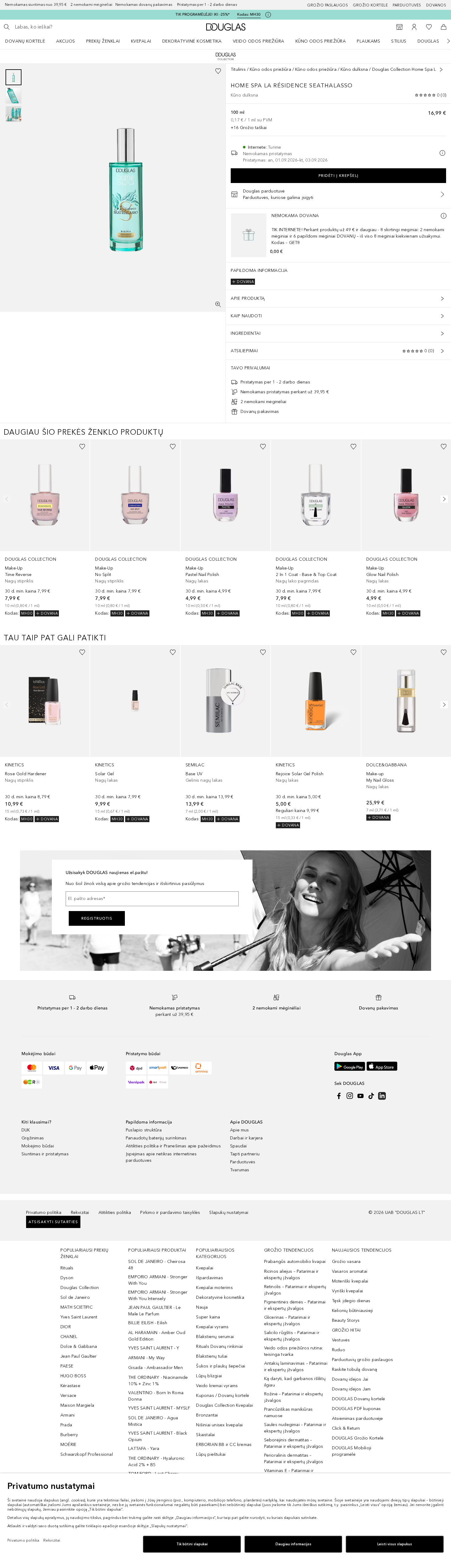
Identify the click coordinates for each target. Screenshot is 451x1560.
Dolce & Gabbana (78, 1346)
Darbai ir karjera (246, 1138)
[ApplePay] (97, 1068)
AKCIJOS (65, 41)
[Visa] (53, 1068)
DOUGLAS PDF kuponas (356, 1408)
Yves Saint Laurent (79, 1317)
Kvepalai (141, 41)
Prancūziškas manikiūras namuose (288, 1412)
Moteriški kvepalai (350, 1281)
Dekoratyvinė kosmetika (192, 41)
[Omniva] (201, 1068)
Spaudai (238, 1146)
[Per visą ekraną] (218, 304)
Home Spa (246, 85)
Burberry (69, 1434)
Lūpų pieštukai (211, 1454)
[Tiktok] (371, 1095)
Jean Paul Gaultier (78, 1356)
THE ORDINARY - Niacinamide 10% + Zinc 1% (158, 1380)
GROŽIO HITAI (346, 1330)
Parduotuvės (407, 5)
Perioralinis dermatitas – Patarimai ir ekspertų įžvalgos (293, 1458)
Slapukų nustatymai (228, 1212)
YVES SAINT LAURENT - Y (153, 1348)
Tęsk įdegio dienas (351, 1300)
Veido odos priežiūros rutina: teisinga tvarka (293, 1351)
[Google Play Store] (349, 1066)
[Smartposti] (158, 1068)
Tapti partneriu (245, 1154)
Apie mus (239, 1130)
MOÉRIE (68, 1444)
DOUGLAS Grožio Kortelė (358, 1438)
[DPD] (136, 1068)
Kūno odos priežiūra (320, 41)
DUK (25, 1130)
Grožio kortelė (370, 5)
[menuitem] (29, 41)
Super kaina (208, 1317)
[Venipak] (136, 1082)
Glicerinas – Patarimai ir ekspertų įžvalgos (287, 1320)
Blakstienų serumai (215, 1336)
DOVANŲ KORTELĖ (25, 41)
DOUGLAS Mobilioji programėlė (351, 1451)
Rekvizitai (80, 1212)
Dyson (66, 1277)
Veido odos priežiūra (258, 41)
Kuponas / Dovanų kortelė (222, 1395)
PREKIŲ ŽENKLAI (103, 41)
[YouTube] (360, 1095)
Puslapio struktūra (144, 1130)
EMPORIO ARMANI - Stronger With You (157, 1280)
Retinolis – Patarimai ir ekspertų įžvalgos (295, 1290)
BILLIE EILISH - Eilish (147, 1322)
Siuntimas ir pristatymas (45, 1154)
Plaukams (368, 41)
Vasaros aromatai (349, 1271)
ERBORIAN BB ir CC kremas (224, 1444)
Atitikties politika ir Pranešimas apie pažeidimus (173, 1146)
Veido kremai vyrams (217, 1385)
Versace (68, 1395)
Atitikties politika (114, 1212)
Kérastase (70, 1385)
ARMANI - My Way (146, 1357)
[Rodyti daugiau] (441, 69)
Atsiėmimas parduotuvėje (357, 1418)
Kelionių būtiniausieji (352, 1310)
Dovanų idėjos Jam (351, 1389)
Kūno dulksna (354, 69)
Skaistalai (205, 1434)
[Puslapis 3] (13, 114)
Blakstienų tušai (211, 1356)
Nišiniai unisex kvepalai (219, 1425)
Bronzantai (207, 1415)
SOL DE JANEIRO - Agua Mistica (153, 1421)
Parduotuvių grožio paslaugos (362, 1359)
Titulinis (238, 69)
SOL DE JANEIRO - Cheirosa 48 (156, 1265)
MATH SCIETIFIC (76, 1307)
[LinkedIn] (382, 1095)
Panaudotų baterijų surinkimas (156, 1138)
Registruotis (96, 918)
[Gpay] (75, 1068)
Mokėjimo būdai (37, 1146)
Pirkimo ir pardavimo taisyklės (170, 1212)
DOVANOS (436, 5)
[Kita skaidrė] (444, 41)
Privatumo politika (44, 1212)
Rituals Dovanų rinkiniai (219, 1346)
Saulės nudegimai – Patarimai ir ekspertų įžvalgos (295, 1428)
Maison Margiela (77, 1405)
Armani (67, 1415)
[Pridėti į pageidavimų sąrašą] (218, 71)
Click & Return (346, 1428)
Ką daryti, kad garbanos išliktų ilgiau (295, 1382)
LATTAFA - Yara (143, 1448)
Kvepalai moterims (214, 1287)
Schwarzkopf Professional (86, 1454)
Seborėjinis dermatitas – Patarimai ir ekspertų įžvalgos (293, 1443)
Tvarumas (239, 1170)
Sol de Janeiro (75, 1297)
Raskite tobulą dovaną (354, 1369)
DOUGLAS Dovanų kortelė (358, 1399)
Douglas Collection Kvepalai (224, 1405)
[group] (13, 96)
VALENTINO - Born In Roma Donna (155, 1396)
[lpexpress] (179, 1068)
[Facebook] (339, 1095)
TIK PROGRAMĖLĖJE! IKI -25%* (202, 14)
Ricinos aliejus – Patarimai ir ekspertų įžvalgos (291, 1274)
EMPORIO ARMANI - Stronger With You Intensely (157, 1295)
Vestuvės (341, 1340)
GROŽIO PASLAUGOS (327, 5)
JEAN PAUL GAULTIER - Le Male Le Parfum (154, 1311)
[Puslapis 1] (13, 77)
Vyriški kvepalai (347, 1291)
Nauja (202, 1307)
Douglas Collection (79, 1287)
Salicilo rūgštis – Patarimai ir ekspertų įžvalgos (291, 1336)
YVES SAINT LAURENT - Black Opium (157, 1436)
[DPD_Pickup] (158, 1082)
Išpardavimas (209, 1277)
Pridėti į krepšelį (338, 176)
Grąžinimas (32, 1138)
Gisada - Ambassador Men (155, 1367)
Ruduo (338, 1349)
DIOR (65, 1326)
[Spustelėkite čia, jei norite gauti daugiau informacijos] (268, 14)
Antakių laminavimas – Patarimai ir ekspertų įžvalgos (295, 1366)
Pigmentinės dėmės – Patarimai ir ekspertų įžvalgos (295, 1305)
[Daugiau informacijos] (443, 215)
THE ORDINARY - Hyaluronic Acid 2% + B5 (156, 1461)
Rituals (66, 1268)
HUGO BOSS (73, 1376)
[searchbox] (60, 27)
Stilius (399, 41)
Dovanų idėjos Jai (350, 1379)
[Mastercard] (31, 1068)
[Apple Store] (382, 1066)
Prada (66, 1425)
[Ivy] (31, 1082)
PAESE (66, 1366)
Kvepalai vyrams (212, 1326)
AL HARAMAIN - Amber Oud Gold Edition (156, 1336)
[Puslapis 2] (13, 96)
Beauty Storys (346, 1320)
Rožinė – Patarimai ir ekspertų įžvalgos (293, 1397)
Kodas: (249, 14)
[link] (45, 528)
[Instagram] (349, 1095)
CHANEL (68, 1336)
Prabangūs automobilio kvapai (295, 1261)
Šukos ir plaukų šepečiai (220, 1366)
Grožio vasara (346, 1261)
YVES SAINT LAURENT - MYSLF (159, 1408)
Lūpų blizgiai (209, 1376)
